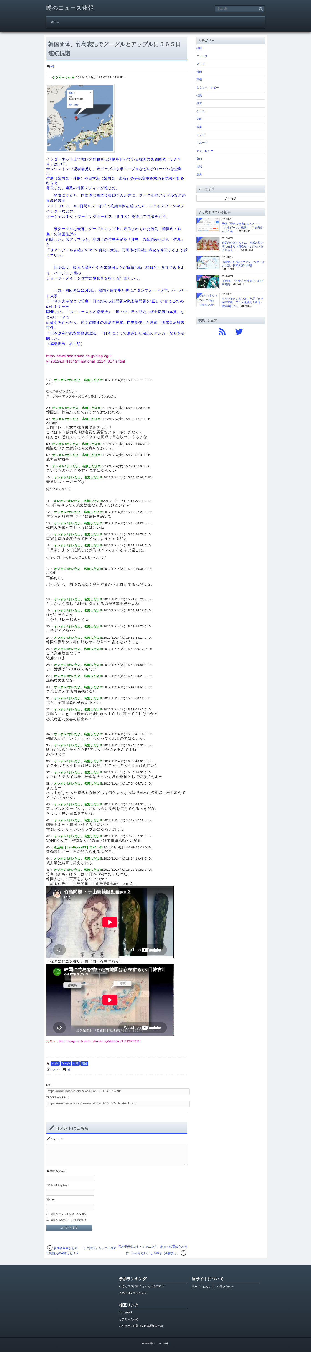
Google (66, 1063)
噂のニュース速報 (70, 8)
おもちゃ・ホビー (207, 87)
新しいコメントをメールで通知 (69, 1214)
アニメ (200, 63)
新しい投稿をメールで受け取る (69, 1220)
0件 (52, 66)
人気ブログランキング (133, 1293)
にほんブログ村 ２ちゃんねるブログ (141, 1286)
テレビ (200, 135)
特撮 (199, 95)
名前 (52, 1171)
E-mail (53, 1185)
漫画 (199, 71)
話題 (199, 48)
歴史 (199, 174)
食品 (199, 158)
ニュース (202, 56)
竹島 (75, 1063)
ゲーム (200, 111)
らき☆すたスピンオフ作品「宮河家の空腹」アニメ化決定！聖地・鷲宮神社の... (242, 302)
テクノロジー (204, 150)
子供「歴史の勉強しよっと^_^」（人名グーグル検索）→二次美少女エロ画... (242, 227)
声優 (199, 79)
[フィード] (222, 330)
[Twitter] (239, 330)
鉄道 (199, 103)
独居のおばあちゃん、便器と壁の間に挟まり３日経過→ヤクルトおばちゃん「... (242, 246)
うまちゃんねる (129, 1319)
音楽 (199, 127)
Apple (55, 1063)
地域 (199, 166)
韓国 (84, 1063)
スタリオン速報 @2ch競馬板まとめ (141, 1325)
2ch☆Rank (126, 1312)
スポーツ (202, 142)
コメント (55, 1069)
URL (52, 1199)
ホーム (55, 22)
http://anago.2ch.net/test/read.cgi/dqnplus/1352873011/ (100, 1041)
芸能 (199, 119)
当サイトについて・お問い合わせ (213, 1286)
